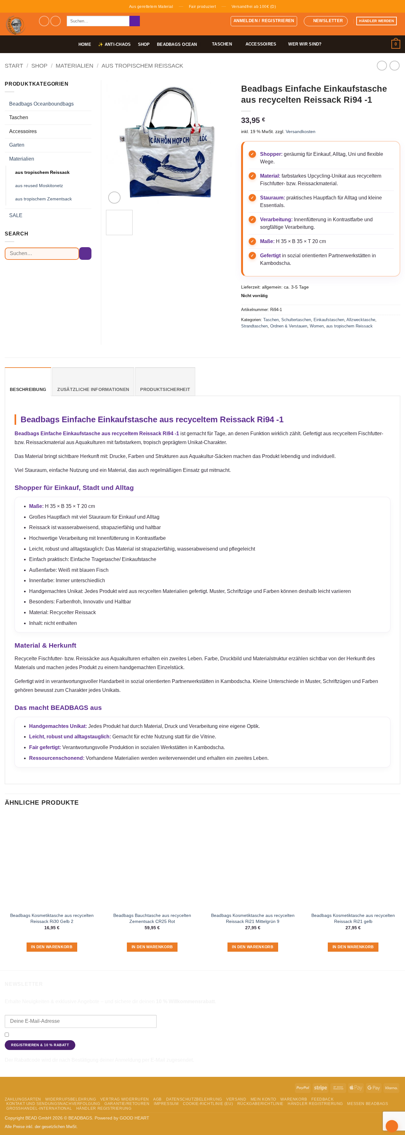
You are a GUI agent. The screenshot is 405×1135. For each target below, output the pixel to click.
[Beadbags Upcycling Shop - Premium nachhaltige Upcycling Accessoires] (17, 24)
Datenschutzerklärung (326, 1035)
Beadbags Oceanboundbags (41, 104)
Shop (144, 44)
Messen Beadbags (367, 1103)
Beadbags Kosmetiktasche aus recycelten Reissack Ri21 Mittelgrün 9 (253, 918)
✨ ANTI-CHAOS (114, 44)
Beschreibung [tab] (28, 389)
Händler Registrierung (315, 1103)
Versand (236, 1099)
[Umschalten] (87, 104)
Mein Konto (263, 1099)
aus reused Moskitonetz (39, 185)
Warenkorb (293, 1099)
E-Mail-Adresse (21, 1010)
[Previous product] (394, 65)
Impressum (166, 1103)
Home (84, 44)
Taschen (271, 319)
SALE (15, 215)
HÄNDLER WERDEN (376, 21)
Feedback (322, 1099)
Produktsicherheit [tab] (165, 389)
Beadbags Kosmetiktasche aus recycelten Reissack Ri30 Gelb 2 (52, 918)
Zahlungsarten (23, 1099)
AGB (157, 1099)
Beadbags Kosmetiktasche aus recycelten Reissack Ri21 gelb (353, 918)
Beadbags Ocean (177, 44)
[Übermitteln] (134, 21)
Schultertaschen (296, 319)
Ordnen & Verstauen (288, 326)
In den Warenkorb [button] (51, 947)
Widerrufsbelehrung (70, 1099)
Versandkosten (300, 131)
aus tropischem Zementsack (43, 198)
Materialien (74, 65)
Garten (16, 145)
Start (14, 65)
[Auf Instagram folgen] (55, 21)
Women (317, 326)
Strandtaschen (254, 326)
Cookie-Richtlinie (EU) (208, 1103)
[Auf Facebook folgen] (44, 21)
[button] (264, 21)
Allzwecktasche (360, 319)
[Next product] (382, 65)
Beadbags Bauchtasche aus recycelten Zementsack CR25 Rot (152, 918)
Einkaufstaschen (329, 319)
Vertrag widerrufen (124, 1099)
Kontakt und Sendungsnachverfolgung (53, 1103)
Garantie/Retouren (126, 1103)
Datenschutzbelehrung (194, 1099)
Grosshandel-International (39, 1108)
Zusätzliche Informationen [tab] (93, 389)
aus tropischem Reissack (142, 65)
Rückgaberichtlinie (260, 1103)
